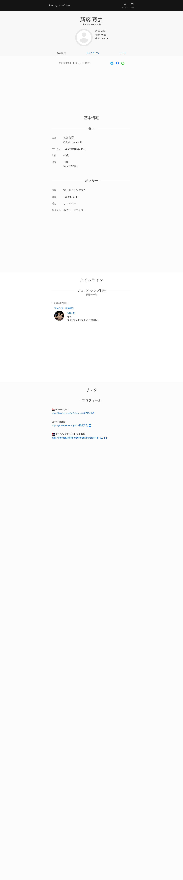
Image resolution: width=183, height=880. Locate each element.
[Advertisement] (91, 87)
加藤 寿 (71, 312)
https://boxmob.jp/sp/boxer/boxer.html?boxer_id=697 (78, 437)
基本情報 (61, 53)
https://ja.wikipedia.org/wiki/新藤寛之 (70, 425)
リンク (123, 53)
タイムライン (92, 53)
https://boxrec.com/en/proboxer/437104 (71, 412)
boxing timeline (59, 5)
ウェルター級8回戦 (63, 307)
